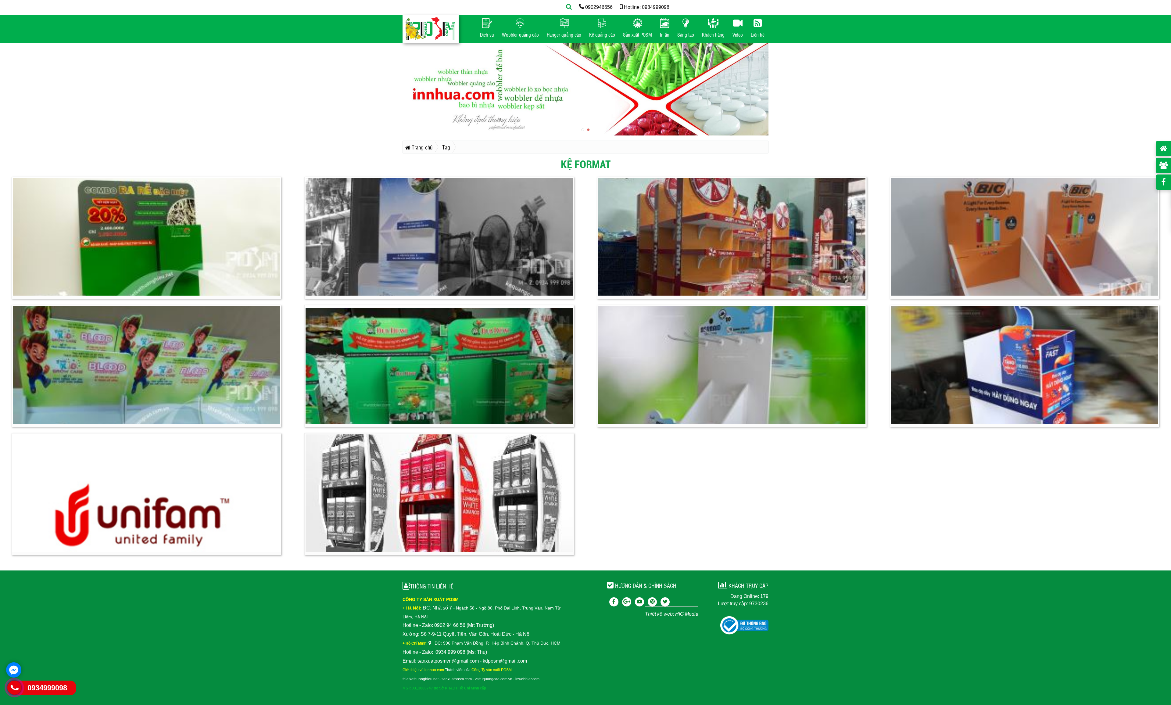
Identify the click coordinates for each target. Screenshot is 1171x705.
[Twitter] (665, 601)
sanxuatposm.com (457, 679)
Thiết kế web (659, 614)
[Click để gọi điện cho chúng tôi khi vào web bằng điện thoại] (14, 688)
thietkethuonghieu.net (421, 679)
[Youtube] (639, 601)
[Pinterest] (652, 601)
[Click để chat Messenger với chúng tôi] (13, 670)
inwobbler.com (527, 679)
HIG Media (686, 614)
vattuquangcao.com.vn (493, 679)
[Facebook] (613, 601)
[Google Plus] (626, 601)
